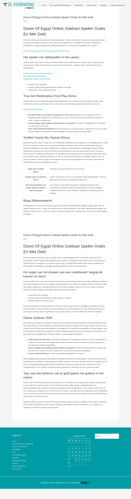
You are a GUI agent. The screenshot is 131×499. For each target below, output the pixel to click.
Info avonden (92, 5)
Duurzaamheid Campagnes (60, 5)
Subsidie (103, 5)
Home (44, 5)
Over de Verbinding (19, 447)
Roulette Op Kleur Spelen (33, 109)
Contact (15, 463)
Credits (67, 483)
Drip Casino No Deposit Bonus (35, 76)
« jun (69, 466)
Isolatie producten (19, 466)
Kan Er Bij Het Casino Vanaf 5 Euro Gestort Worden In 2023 (46, 51)
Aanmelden (79, 5)
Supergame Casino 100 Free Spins (36, 79)
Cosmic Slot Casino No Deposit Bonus (38, 73)
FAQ (14, 452)
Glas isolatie (16, 469)
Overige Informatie (117, 5)
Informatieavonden (19, 455)
